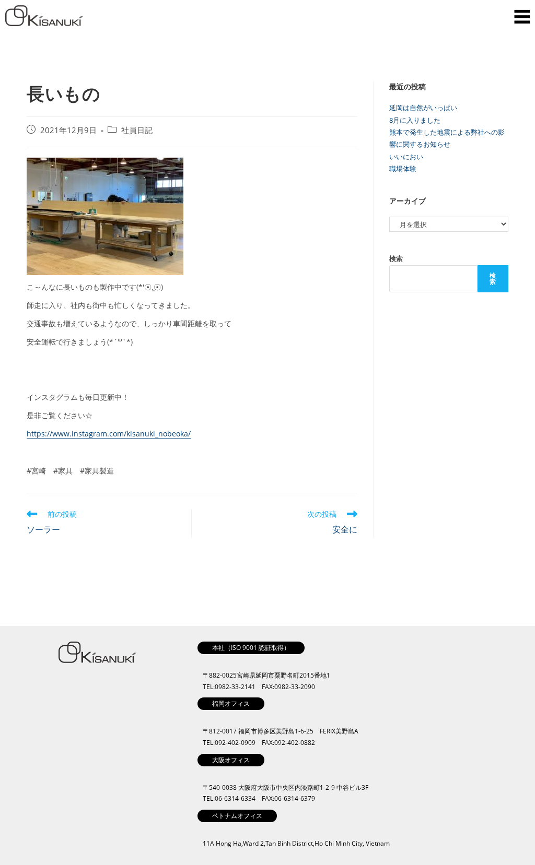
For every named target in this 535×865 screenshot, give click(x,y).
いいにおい (406, 156)
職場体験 (402, 168)
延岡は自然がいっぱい (423, 107)
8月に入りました (414, 120)
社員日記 (137, 130)
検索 (396, 258)
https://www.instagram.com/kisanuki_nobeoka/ (109, 434)
